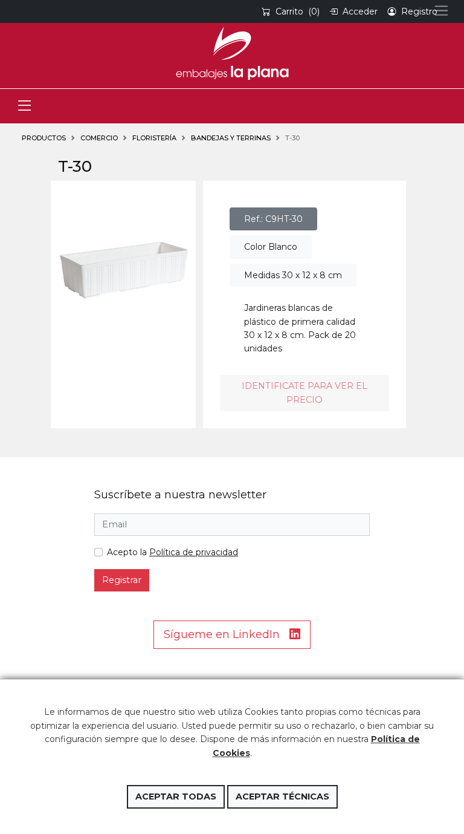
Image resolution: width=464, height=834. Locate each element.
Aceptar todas (175, 796)
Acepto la (172, 552)
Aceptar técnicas (282, 796)
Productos (44, 138)
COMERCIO (99, 138)
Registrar (121, 580)
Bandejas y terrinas (231, 138)
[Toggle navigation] (24, 106)
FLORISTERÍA (154, 138)
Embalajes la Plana (232, 53)
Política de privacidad (193, 552)
